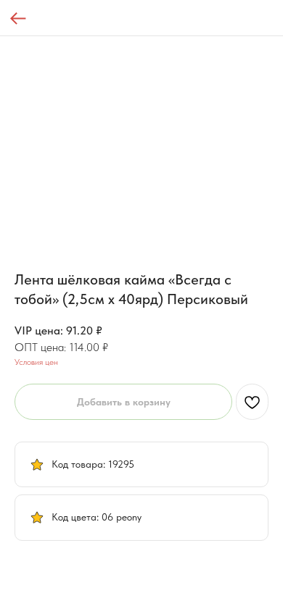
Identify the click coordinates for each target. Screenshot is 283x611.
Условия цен (36, 362)
